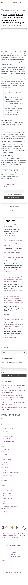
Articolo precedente (14, 206)
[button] (20, 2)
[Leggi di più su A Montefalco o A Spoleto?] (14, 242)
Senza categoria (5, 482)
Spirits (3, 485)
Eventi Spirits (6, 488)
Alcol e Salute (6, 431)
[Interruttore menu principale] (25, 2)
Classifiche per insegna (8, 495)
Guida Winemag (7, 235)
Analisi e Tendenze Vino (7, 428)
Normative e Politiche (8, 441)
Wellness (5, 462)
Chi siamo (14, 549)
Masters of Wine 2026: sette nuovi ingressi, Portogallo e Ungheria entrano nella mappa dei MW (12, 397)
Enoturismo (4, 451)
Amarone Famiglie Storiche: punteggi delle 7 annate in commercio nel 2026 (13, 333)
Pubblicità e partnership (14, 556)
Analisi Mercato (7, 493)
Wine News (14, 235)
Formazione (6, 433)
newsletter (4, 480)
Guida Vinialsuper (7, 498)
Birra (2, 446)
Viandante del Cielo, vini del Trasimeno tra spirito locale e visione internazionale (13, 265)
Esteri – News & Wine (8, 514)
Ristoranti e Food (7, 459)
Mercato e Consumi (8, 436)
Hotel (4, 457)
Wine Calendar (5, 508)
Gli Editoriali (4, 464)
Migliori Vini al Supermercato (10, 501)
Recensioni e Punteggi (9, 252)
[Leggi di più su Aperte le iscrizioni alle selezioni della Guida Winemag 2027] (14, 225)
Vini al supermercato (6, 490)
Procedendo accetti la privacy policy (13, 194)
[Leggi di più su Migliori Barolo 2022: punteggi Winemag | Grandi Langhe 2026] (14, 300)
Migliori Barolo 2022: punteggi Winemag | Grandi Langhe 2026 (13, 309)
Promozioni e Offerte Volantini (10, 506)
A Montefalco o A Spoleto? (13, 248)
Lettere (3, 477)
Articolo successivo (14, 210)
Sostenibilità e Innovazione (9, 444)
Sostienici (14, 552)
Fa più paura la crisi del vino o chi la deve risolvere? (13, 407)
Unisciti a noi (14, 554)
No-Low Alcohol (7, 438)
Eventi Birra (6, 449)
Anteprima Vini (7, 250)
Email (5, 189)
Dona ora (14, 550)
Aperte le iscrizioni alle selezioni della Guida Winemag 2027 (12, 231)
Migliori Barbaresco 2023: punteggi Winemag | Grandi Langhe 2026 (13, 286)
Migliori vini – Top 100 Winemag (11, 472)
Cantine (6, 269)
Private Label (6, 503)
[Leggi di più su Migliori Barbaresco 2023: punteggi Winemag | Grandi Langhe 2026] (14, 278)
